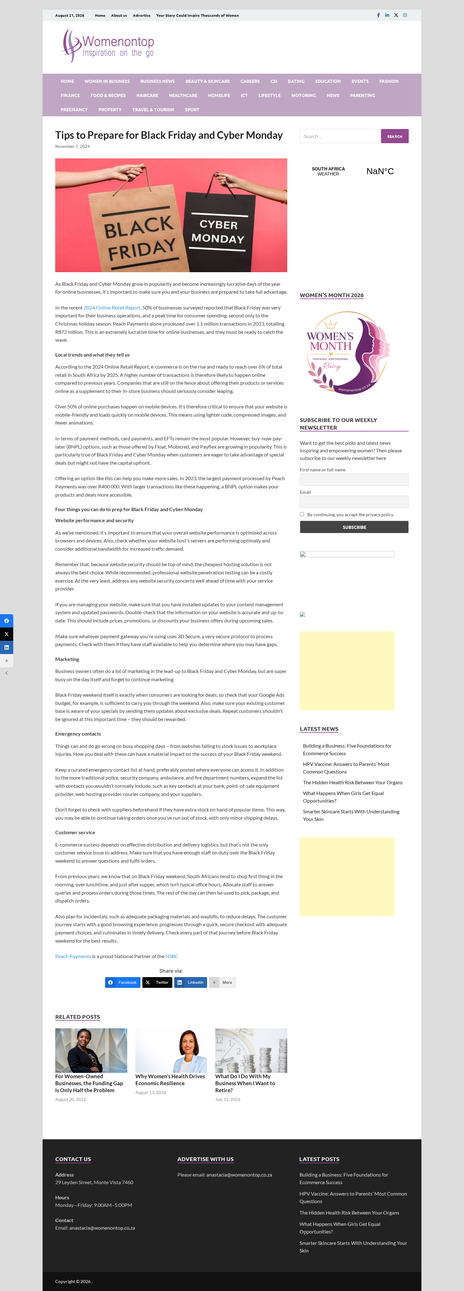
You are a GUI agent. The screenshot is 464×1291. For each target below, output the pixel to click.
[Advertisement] (347, 670)
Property (110, 109)
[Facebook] (378, 15)
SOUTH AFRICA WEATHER (354, 171)
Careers (250, 81)
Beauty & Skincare (208, 81)
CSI (274, 81)
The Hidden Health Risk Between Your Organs (353, 782)
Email (305, 492)
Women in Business (107, 81)
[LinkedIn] (387, 15)
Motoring (303, 95)
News (333, 95)
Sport (192, 109)
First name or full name (322, 469)
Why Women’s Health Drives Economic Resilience (170, 1079)
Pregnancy (74, 109)
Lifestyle (270, 95)
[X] (396, 15)
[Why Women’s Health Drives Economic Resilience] (171, 1050)
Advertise (142, 15)
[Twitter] (6, 634)
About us (119, 15)
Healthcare (183, 95)
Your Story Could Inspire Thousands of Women (197, 15)
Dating (296, 81)
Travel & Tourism (153, 109)
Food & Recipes (108, 95)
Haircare (147, 95)
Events (360, 81)
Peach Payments (73, 956)
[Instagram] (405, 15)
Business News (157, 81)
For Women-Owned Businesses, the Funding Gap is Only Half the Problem (89, 1083)
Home (100, 15)
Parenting (362, 95)
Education (328, 81)
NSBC (171, 956)
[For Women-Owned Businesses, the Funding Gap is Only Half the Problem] (91, 1050)
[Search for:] (354, 136)
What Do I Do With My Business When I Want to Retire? (245, 1083)
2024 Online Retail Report (112, 307)
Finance (70, 95)
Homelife (219, 95)
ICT (244, 95)
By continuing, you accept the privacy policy (349, 514)
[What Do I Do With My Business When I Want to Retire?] (251, 1050)
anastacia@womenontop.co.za (102, 1228)
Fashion (389, 81)
